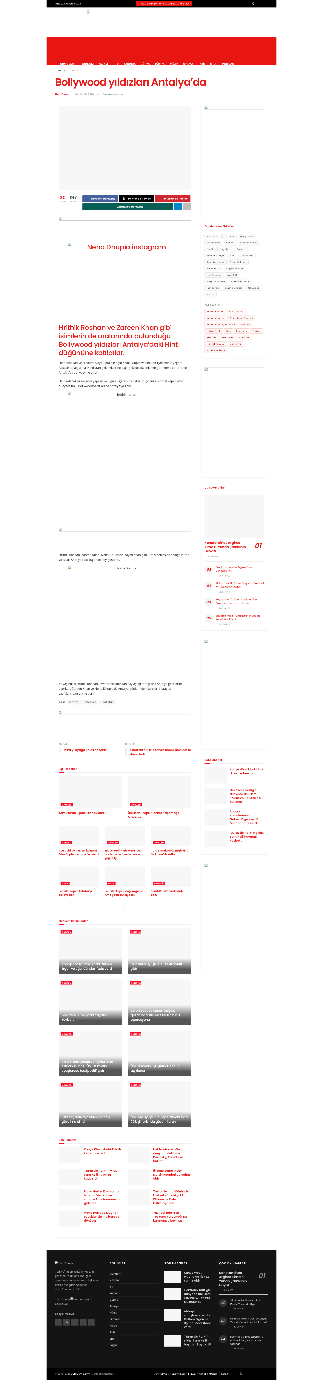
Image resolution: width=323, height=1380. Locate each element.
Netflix (210, 294)
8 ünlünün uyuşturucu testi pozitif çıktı (156, 966)
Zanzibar (244, 337)
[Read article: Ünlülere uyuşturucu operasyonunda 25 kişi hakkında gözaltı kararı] (159, 1104)
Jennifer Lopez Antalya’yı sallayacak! (75, 893)
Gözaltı (240, 249)
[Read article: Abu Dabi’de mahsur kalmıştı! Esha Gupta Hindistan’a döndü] (79, 836)
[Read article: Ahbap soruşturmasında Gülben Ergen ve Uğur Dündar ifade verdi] (90, 951)
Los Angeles (214, 274)
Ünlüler (211, 249)
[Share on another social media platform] (187, 206)
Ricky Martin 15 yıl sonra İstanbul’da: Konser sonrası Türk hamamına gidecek (102, 1197)
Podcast (229, 64)
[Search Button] (266, 51)
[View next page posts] (128, 909)
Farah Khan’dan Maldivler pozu (167, 893)
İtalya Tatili (214, 331)
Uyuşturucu (247, 236)
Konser (230, 242)
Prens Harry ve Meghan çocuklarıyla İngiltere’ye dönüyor (101, 1217)
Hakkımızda (177, 1374)
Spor (213, 64)
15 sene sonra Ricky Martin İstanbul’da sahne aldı (172, 1174)
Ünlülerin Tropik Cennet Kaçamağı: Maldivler (153, 815)
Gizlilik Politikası (208, 1374)
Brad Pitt (232, 274)
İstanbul (230, 236)
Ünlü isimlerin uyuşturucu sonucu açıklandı (156, 1068)
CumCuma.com (80, 1373)
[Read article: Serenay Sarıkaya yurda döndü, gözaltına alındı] (90, 1104)
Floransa (241, 331)
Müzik (174, 64)
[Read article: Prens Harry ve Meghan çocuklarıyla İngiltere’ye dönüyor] (70, 1219)
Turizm (257, 331)
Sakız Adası (236, 311)
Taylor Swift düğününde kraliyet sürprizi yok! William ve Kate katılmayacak (171, 1197)
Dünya (145, 64)
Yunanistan (246, 255)
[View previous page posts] (121, 909)
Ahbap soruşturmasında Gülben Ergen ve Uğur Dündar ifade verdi (86, 966)
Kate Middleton (240, 281)
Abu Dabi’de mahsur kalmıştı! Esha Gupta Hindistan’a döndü (79, 852)
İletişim (225, 1374)
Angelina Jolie (235, 268)
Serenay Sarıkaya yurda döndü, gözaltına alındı (85, 1119)
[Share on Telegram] (178, 206)
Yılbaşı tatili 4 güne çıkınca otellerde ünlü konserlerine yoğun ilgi (122, 854)
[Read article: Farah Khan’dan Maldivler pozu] (171, 876)
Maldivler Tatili (216, 350)
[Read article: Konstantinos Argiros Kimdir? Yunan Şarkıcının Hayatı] (234, 516)
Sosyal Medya (215, 255)
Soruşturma (214, 242)
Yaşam (103, 64)
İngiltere (226, 249)
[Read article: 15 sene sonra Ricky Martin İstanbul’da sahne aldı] (139, 1177)
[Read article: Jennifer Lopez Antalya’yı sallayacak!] (79, 876)
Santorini (235, 343)
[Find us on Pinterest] (262, 3)
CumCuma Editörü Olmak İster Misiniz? (165, 3)
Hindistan (107, 702)
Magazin (66, 804)
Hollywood (213, 236)
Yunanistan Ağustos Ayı (221, 324)
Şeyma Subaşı (233, 287)
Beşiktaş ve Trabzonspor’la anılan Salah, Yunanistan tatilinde (236, 601)
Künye (192, 1374)
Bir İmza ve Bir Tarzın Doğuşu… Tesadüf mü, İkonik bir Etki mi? (240, 585)
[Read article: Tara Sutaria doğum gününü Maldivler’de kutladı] (171, 836)
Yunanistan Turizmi (241, 318)
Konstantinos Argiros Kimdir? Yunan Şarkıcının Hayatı (225, 546)
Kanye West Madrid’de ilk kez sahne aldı (102, 1151)
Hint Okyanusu (215, 343)
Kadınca (130, 64)
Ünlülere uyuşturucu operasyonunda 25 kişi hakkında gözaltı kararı (159, 1119)
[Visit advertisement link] (161, 22)
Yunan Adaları (215, 318)
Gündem (88, 64)
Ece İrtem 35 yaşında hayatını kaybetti (84, 1017)
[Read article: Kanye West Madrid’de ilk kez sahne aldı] (70, 1155)
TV (117, 64)
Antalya (73, 702)
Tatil (201, 64)
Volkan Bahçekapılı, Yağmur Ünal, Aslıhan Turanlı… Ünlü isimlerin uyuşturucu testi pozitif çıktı (87, 1066)
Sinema (188, 64)
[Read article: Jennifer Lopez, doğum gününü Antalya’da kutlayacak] (125, 876)
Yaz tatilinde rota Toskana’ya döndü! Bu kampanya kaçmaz (170, 1217)
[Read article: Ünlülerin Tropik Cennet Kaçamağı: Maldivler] (159, 792)
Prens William (238, 262)
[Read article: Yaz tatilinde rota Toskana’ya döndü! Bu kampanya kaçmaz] (139, 1219)
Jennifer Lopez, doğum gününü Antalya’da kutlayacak (125, 893)
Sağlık (113, 1345)
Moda (113, 1326)
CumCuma (67, 64)
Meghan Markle (216, 281)
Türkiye (160, 64)
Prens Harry (214, 268)
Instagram (213, 287)
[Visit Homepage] (87, 37)
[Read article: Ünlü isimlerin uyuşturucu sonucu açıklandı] (159, 1053)
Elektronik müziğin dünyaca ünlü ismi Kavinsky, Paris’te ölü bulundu (168, 1155)
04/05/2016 (82, 94)
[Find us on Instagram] (258, 3)
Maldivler (228, 337)
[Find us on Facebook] (248, 3)
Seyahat (212, 337)
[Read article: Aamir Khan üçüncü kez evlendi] (90, 792)
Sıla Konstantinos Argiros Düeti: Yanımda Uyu (235, 569)
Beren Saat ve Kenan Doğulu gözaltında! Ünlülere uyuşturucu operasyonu (155, 1015)
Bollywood (90, 702)
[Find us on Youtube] (267, 3)
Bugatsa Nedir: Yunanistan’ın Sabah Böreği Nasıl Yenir (238, 617)
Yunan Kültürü (215, 311)
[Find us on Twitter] (252, 3)
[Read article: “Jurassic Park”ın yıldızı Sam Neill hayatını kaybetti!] (70, 1177)
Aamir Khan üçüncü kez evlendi (81, 813)
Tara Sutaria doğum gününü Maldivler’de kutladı (169, 852)
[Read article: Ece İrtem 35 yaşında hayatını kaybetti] (90, 1002)
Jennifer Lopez (215, 262)
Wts (228, 331)
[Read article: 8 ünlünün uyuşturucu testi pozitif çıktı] (159, 951)
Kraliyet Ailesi (248, 242)
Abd (231, 255)
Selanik (245, 324)
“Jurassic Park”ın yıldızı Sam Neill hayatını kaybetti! (101, 1174)
